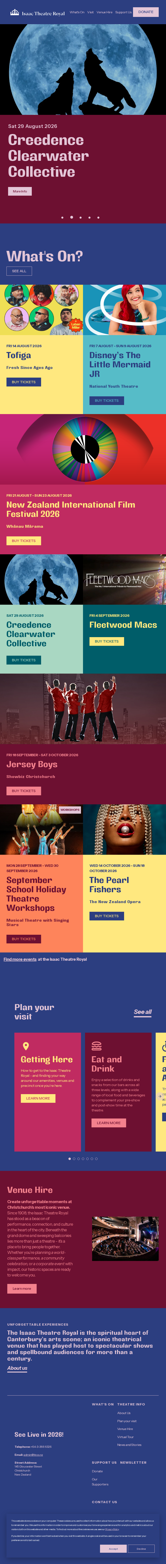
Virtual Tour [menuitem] (125, 1437)
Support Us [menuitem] (104, 1462)
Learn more (38, 1098)
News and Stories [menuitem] (129, 1445)
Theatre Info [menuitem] (131, 1404)
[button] (62, 218)
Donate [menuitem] (97, 1471)
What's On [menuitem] (103, 1404)
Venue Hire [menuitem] (125, 1429)
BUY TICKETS (24, 541)
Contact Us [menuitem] (104, 1502)
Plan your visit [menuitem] (127, 1421)
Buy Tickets (24, 382)
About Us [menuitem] (124, 1413)
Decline (141, 1548)
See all (19, 271)
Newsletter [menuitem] (133, 1462)
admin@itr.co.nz (33, 1455)
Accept (113, 1548)
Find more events (20, 959)
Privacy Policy (112, 1529)
